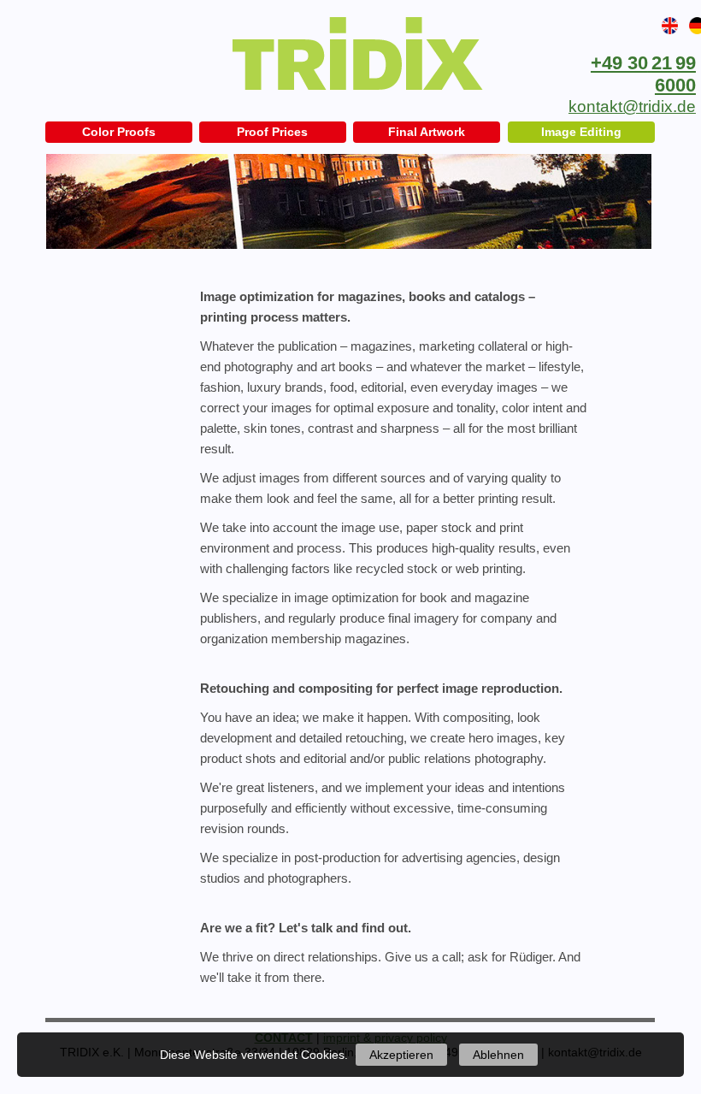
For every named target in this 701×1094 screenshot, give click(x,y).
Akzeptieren (401, 1054)
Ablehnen (498, 1054)
